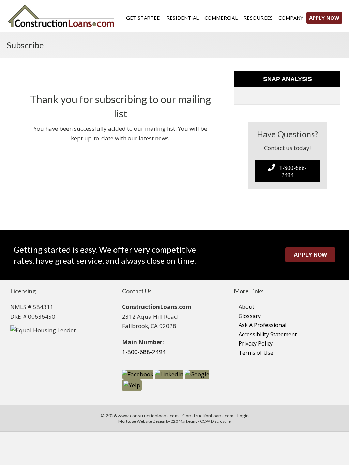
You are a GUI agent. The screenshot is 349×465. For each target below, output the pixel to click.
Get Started (143, 17)
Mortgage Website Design (141, 421)
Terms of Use (256, 352)
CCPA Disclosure (215, 421)
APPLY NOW (324, 17)
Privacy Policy (256, 343)
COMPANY (290, 17)
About (246, 306)
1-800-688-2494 (144, 352)
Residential (182, 17)
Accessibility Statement (268, 334)
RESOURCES (258, 17)
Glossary (250, 316)
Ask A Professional (262, 325)
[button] (287, 171)
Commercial (221, 17)
